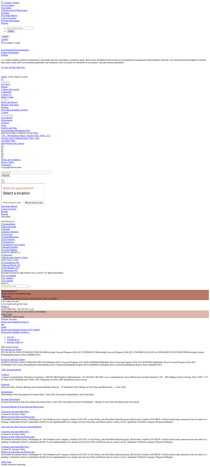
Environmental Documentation (15, 50)
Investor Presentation (10, 399)
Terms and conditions (10, 159)
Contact (4, 39)
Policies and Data (9, 128)
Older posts (6, 462)
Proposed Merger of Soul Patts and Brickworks (22, 407)
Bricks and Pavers (9, 102)
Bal (2, 324)
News (3, 125)
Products (5, 99)
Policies (4, 55)
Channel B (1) (13, 339)
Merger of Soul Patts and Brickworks (18, 417)
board (3, 327)
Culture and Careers (10, 89)
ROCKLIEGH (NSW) (11, 349)
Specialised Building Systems (14, 110)
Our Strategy (7, 117)
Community (6, 92)
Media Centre (7, 97)
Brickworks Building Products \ (15, 332)
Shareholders (7, 392)
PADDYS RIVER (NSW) (13, 359)
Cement (4, 112)
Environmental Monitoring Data (15, 130)
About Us (5, 81)
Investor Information (10, 20)
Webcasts (5, 384)
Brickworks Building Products (15, 322)
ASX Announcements (11, 369)
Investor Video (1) (15, 342)
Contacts (5, 374)
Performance (7, 120)
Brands (4, 87)
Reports (4, 23)
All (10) (10, 337)
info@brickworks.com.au (12, 143)
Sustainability (7, 115)
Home (4, 77)
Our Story (5, 84)
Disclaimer (6, 165)
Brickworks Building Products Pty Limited (20, 329)
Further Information (10, 52)
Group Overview (9, 18)
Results (4, 211)
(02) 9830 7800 (8, 141)
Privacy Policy (7, 162)
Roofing (5, 107)
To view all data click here (13, 67)
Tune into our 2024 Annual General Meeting (21, 427)
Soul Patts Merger (9, 15)
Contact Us (6, 94)
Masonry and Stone (10, 105)
